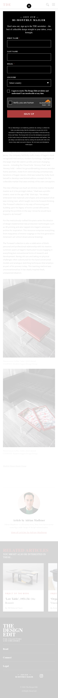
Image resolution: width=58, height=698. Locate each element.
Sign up (29, 114)
